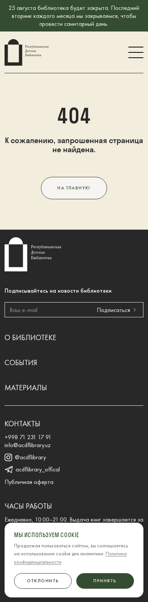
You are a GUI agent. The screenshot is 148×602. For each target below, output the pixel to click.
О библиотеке (31, 337)
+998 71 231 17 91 (28, 437)
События (21, 362)
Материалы (26, 387)
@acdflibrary (30, 457)
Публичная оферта (29, 482)
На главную (73, 188)
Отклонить (43, 581)
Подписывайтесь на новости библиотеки (58, 291)
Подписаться (113, 310)
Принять (105, 581)
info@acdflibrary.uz (28, 445)
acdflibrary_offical (38, 469)
